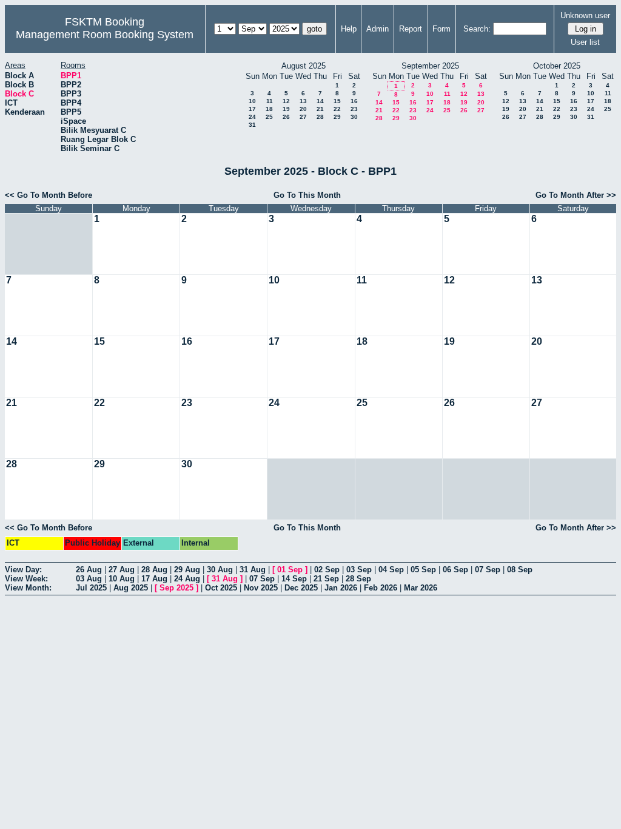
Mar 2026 (420, 587)
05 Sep (423, 569)
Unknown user (585, 15)
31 (252, 124)
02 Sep (327, 569)
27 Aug (122, 569)
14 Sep (294, 578)
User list (585, 42)
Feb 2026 (380, 587)
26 (286, 116)
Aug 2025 (130, 587)
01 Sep (290, 569)
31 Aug (253, 569)
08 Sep (519, 569)
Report (410, 28)
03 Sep (359, 569)
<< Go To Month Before (48, 195)
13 (303, 101)
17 (252, 109)
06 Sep (455, 569)
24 (252, 116)
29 (337, 116)
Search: (477, 28)
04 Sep (391, 569)
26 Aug (89, 569)
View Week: (26, 578)
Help (349, 28)
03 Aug (89, 578)
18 (269, 109)
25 (269, 116)
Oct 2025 (221, 587)
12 (286, 101)
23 (354, 109)
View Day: (23, 569)
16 (354, 101)
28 (320, 116)
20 (303, 109)
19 (286, 109)
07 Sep (487, 569)
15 (337, 101)
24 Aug (187, 578)
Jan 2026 (340, 587)
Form (441, 28)
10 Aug (122, 578)
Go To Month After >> (575, 195)
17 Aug (154, 578)
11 (269, 101)
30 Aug (220, 569)
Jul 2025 (91, 587)
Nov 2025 (261, 587)
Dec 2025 (301, 587)
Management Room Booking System (104, 35)
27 (303, 116)
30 (354, 116)
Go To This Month (307, 195)
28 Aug (154, 569)
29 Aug (187, 569)
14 (320, 101)
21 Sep (326, 578)
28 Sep (358, 578)
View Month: (28, 587)
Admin (377, 28)
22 (337, 109)
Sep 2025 (176, 587)
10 (252, 101)
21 (320, 109)
